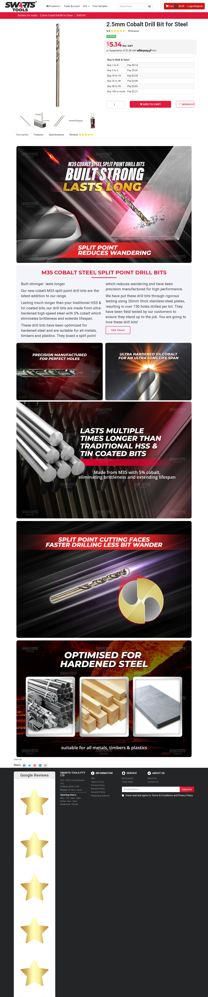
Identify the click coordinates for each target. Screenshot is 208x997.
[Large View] (25, 121)
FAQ (93, 778)
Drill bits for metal (27, 15)
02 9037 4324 (71, 790)
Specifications (56, 134)
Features (38, 134)
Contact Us (153, 781)
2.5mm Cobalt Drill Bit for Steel (56, 15)
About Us (152, 778)
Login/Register (195, 6)
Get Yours (118, 330)
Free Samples (100, 6)
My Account (127, 778)
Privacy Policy (97, 785)
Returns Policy (98, 788)
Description (22, 134)
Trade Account (72, 6)
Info (85, 6)
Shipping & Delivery (100, 795)
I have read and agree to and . (159, 795)
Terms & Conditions (162, 795)
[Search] (150, 6)
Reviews (133, 31)
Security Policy (98, 792)
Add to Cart (151, 104)
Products (54, 6)
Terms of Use (97, 781)
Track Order (127, 781)
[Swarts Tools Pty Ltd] (20, 6)
